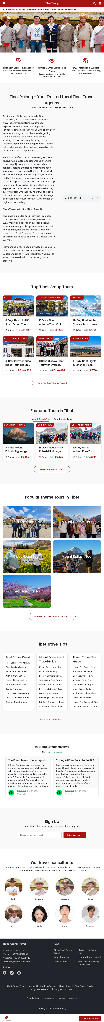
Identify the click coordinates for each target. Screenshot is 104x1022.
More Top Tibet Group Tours (52, 383)
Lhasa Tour (64, 986)
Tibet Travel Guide (83, 986)
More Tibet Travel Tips (52, 719)
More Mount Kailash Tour (52, 469)
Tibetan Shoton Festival (89, 957)
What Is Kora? (60, 961)
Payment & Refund (40, 989)
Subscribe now (74, 835)
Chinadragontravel (68, 998)
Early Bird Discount (64, 989)
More (27, 657)
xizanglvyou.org (48, 998)
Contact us (4, 3)
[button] (49, 49)
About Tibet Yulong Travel (42, 986)
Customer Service (90, 1018)
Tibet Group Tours (16, 986)
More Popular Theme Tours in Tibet (52, 616)
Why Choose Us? (62, 957)
